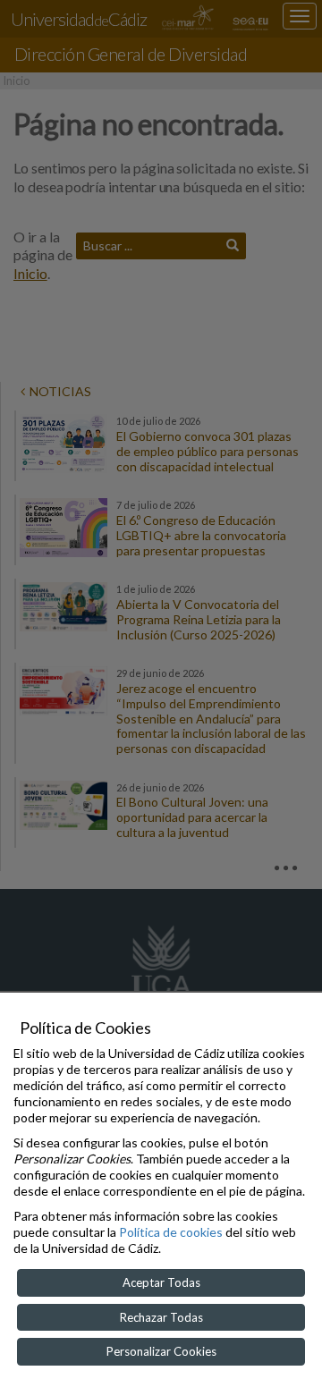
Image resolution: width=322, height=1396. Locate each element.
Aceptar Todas (161, 1282)
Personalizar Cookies (161, 1351)
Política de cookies (171, 1231)
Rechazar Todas (161, 1317)
